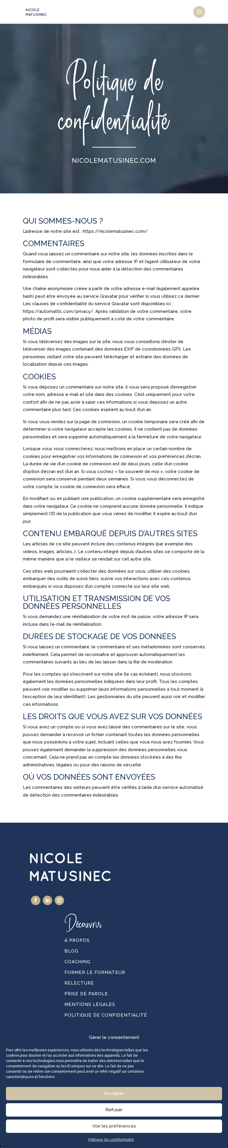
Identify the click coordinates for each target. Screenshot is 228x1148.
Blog (71, 951)
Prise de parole (86, 993)
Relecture (79, 983)
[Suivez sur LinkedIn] (47, 900)
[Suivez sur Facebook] (35, 900)
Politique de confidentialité (111, 1140)
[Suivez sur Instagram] (59, 900)
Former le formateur (94, 972)
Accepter (114, 1093)
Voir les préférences (114, 1126)
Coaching (77, 961)
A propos (77, 940)
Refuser (114, 1109)
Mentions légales (89, 1004)
